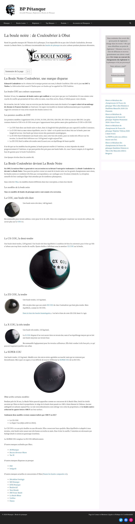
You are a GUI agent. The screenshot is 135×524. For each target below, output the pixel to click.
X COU (27, 335)
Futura (12, 501)
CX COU (70, 246)
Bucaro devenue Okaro (18, 453)
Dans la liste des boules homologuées (37, 313)
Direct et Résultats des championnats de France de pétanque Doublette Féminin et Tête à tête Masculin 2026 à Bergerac (116, 148)
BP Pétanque (33, 8)
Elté (11, 466)
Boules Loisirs (21, 23)
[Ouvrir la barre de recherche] (130, 23)
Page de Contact (94, 514)
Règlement (35, 23)
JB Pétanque (14, 450)
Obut (17, 182)
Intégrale (13, 469)
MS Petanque (14, 482)
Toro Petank (14, 490)
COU (19, 222)
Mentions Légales (107, 514)
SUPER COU (64, 360)
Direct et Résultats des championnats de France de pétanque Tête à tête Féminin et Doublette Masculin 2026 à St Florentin (117, 105)
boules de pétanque (52, 45)
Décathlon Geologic (17, 479)
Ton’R (12, 455)
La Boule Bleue (15, 496)
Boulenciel (14, 487)
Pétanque (7, 23)
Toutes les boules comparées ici (55, 474)
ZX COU (50, 305)
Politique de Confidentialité (124, 514)
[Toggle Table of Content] (26, 71)
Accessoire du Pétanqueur (81, 23)
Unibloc (13, 498)
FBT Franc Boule (16, 493)
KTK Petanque (15, 485)
